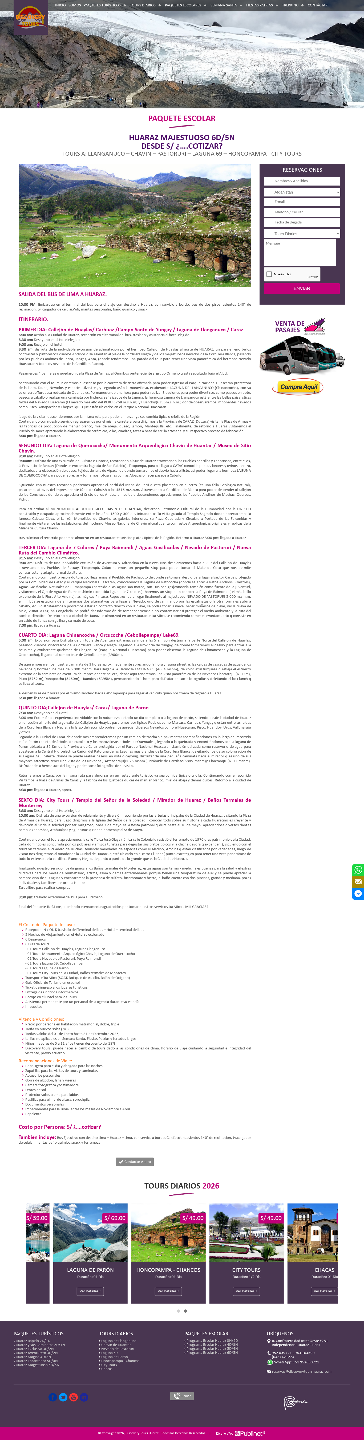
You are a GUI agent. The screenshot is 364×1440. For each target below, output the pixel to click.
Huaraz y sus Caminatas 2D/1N (40, 1345)
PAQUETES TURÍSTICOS (102, 5)
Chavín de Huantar (116, 1345)
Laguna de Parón (114, 1357)
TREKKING (290, 5)
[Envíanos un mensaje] (358, 882)
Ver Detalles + (65, 1291)
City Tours (109, 1365)
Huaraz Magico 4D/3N (33, 1357)
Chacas (106, 1369)
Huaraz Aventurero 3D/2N (37, 1353)
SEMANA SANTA (224, 5)
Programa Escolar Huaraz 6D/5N (212, 1353)
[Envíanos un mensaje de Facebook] (358, 894)
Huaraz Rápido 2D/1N (33, 1341)
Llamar (186, 1396)
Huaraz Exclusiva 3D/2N (35, 1349)
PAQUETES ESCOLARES (183, 5)
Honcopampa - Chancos (120, 1361)
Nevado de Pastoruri (117, 1349)
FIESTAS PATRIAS (259, 5)
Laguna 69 (109, 1353)
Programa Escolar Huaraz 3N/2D (212, 1341)
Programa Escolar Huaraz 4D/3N (212, 1345)
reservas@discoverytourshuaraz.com (301, 1372)
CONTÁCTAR (317, 5)
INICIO (60, 5)
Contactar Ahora (137, 1162)
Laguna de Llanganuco (118, 1341)
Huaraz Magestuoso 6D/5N (37, 1365)
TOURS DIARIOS (143, 5)
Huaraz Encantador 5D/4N (37, 1361)
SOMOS (74, 5)
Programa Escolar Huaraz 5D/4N (212, 1349)
